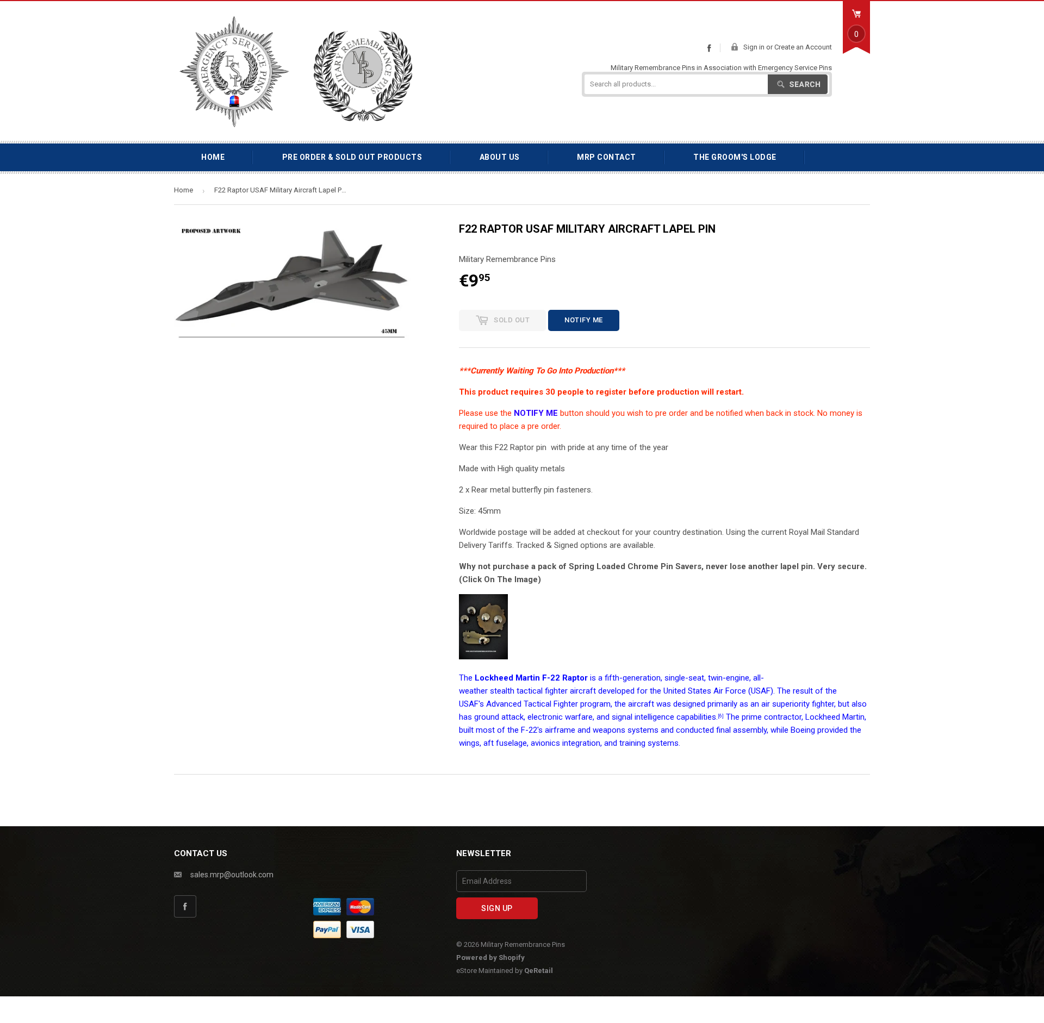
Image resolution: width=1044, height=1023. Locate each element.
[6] (721, 716)
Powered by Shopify (490, 957)
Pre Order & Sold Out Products (352, 157)
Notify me (583, 320)
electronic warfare (560, 717)
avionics (545, 743)
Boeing (803, 730)
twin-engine (728, 678)
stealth (502, 691)
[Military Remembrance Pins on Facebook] (709, 47)
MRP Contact (606, 157)
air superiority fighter (797, 704)
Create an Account (803, 47)
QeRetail (538, 970)
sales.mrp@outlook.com (232, 874)
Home (213, 157)
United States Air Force (704, 691)
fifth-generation (633, 678)
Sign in (754, 47)
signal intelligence (643, 717)
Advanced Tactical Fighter (532, 704)
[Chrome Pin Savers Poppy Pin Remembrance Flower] (483, 657)
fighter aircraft (570, 691)
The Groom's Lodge (734, 157)
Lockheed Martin (835, 717)
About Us (500, 157)
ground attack (499, 717)
